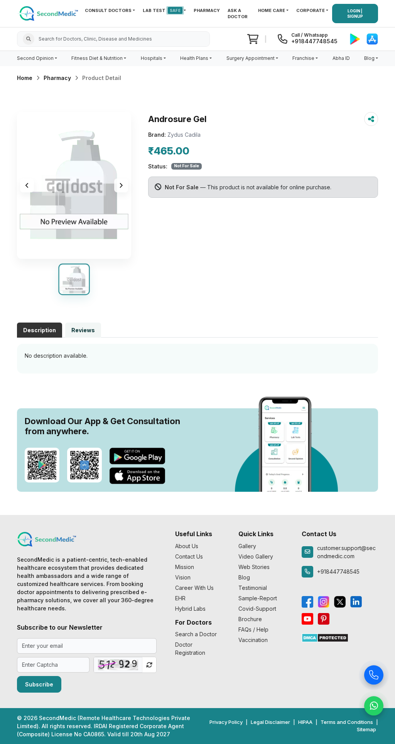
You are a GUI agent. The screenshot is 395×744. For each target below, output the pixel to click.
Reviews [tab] (83, 330)
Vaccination (253, 640)
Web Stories (254, 567)
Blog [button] (369, 58)
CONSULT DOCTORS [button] (108, 10)
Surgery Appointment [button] (250, 58)
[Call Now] (373, 676)
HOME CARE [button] (271, 10)
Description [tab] (39, 330)
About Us (186, 546)
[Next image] (121, 185)
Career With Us (194, 587)
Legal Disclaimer (270, 722)
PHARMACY (207, 10)
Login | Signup (355, 13)
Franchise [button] (303, 58)
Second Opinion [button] (35, 58)
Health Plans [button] (194, 58)
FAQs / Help (253, 629)
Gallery (247, 546)
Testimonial (252, 587)
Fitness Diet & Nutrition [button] (97, 58)
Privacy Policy (226, 722)
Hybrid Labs (190, 608)
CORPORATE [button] (310, 10)
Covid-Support (257, 608)
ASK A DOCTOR (238, 14)
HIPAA (305, 722)
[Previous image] (27, 185)
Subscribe (39, 684)
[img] (74, 185)
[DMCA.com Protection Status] (325, 637)
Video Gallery (255, 556)
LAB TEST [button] (162, 10)
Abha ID (341, 58)
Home (24, 78)
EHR (180, 598)
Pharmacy (57, 78)
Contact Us (189, 556)
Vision (183, 577)
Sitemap (366, 729)
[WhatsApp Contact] (373, 707)
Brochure (250, 619)
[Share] (371, 119)
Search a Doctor (196, 634)
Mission (184, 567)
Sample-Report (257, 598)
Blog (244, 577)
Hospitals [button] (151, 58)
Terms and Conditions (347, 722)
